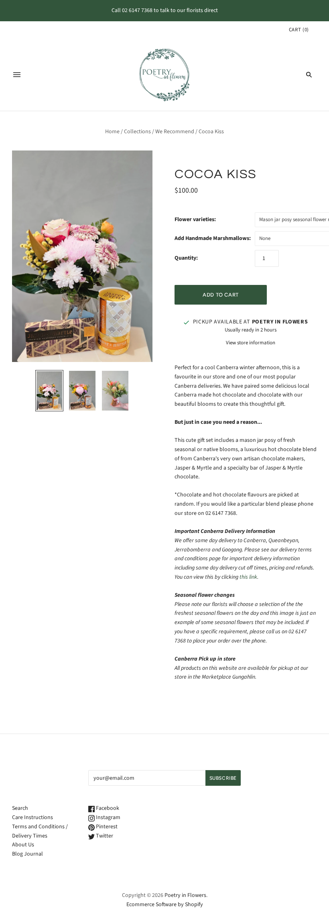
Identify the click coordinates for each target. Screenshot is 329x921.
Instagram (107, 817)
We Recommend (174, 132)
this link (248, 577)
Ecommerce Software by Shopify (164, 905)
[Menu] (17, 74)
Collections (137, 132)
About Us (23, 845)
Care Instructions (32, 817)
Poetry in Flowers (185, 895)
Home (112, 132)
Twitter (104, 836)
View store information (250, 342)
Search (20, 808)
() (299, 29)
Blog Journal (27, 854)
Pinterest (106, 827)
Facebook (107, 808)
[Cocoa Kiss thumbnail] (49, 390)
